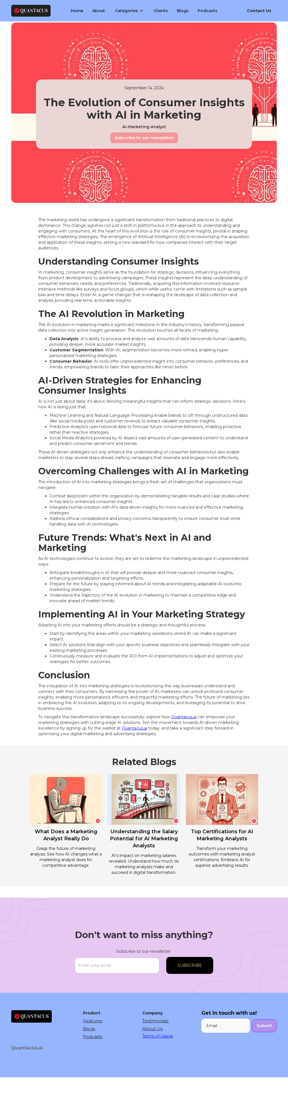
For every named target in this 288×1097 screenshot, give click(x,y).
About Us (152, 1028)
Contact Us (259, 10)
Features (92, 1020)
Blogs (183, 10)
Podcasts (207, 10)
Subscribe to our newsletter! (144, 137)
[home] (31, 11)
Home (77, 10)
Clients (161, 10)
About (98, 10)
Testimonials (155, 1020)
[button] (129, 10)
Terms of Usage (157, 1036)
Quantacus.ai (184, 716)
